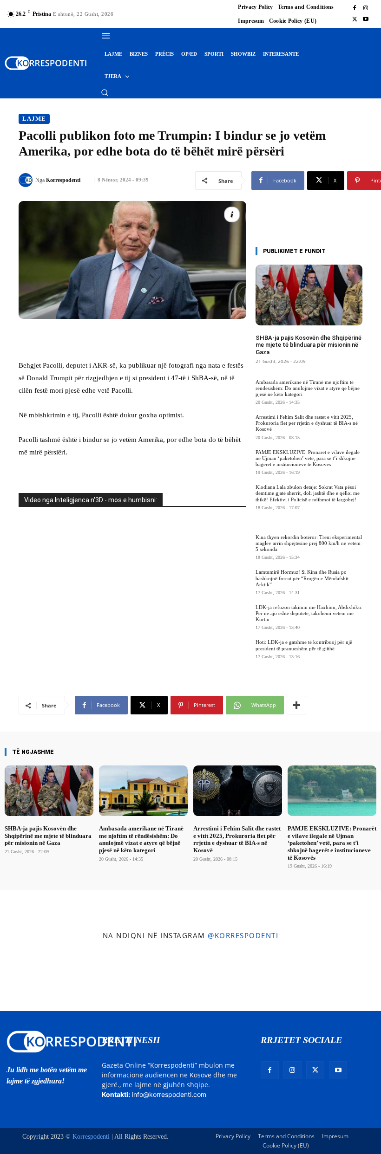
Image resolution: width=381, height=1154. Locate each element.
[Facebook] (354, 8)
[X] (354, 19)
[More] (296, 705)
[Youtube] (365, 19)
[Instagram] (365, 8)
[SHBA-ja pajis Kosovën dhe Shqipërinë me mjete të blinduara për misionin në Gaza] (309, 295)
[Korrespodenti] (27, 180)
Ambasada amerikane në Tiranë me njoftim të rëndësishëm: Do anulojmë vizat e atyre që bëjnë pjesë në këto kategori (308, 388)
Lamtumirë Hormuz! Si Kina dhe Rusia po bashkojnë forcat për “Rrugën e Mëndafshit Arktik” (302, 578)
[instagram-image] (31, 978)
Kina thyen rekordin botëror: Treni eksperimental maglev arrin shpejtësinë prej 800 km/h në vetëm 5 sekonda (309, 543)
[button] (104, 92)
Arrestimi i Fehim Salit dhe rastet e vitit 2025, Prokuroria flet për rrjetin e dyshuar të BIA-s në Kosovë (307, 423)
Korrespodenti (63, 180)
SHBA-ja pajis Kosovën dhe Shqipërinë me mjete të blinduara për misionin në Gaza (308, 345)
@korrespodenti (243, 935)
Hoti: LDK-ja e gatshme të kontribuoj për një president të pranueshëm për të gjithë (304, 645)
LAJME (34, 118)
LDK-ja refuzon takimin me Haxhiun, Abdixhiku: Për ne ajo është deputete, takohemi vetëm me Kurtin (309, 613)
